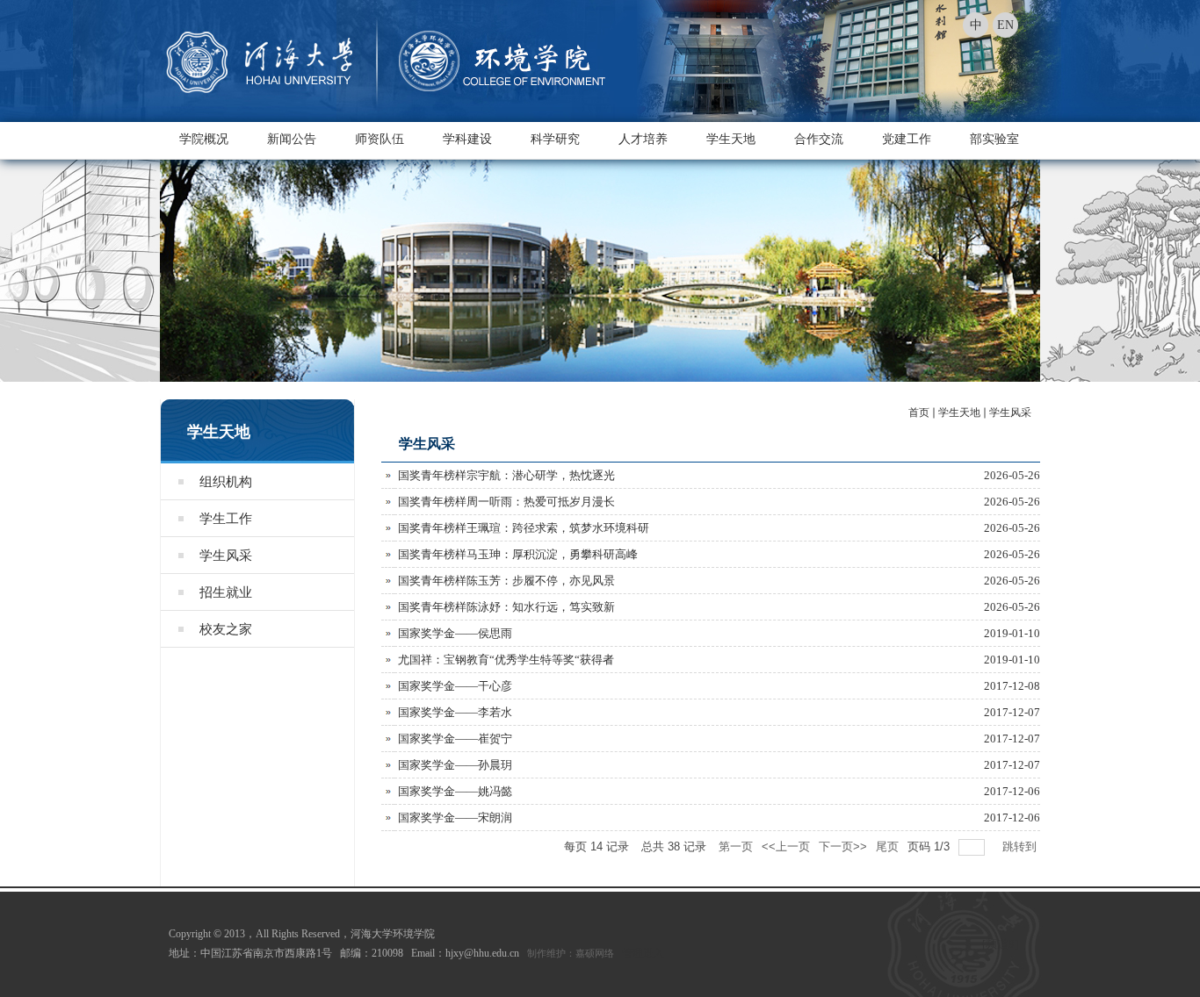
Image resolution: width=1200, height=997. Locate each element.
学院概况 (203, 139)
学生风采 (225, 556)
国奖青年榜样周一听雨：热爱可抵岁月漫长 (506, 501)
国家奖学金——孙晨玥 (455, 764)
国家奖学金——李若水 (455, 712)
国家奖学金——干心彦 (455, 685)
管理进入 (643, 953)
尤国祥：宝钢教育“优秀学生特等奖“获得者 (506, 659)
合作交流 (818, 139)
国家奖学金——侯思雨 (455, 633)
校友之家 (225, 629)
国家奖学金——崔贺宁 (455, 738)
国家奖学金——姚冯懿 (455, 791)
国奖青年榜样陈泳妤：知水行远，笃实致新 (506, 606)
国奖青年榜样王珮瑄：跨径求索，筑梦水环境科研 (523, 527)
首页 (918, 412)
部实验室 (994, 139)
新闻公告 (291, 139)
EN (1005, 25)
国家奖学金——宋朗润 (455, 817)
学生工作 (225, 519)
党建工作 (906, 139)
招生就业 (225, 592)
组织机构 (225, 482)
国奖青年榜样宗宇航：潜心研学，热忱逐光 (506, 475)
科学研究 (555, 139)
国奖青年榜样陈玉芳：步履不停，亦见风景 (506, 580)
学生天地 (730, 139)
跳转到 (1021, 846)
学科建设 (467, 139)
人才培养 (643, 139)
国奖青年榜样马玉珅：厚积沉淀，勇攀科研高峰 (518, 554)
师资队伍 (379, 139)
